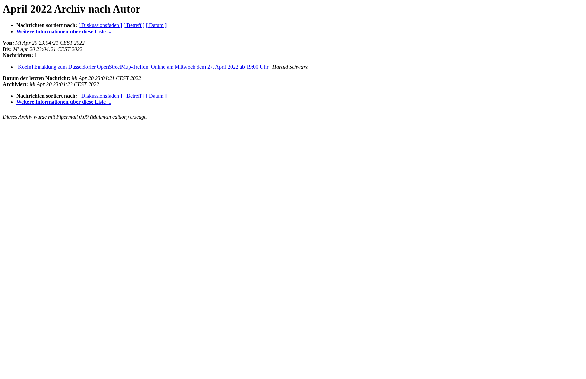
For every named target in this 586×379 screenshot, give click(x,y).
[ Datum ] (156, 25)
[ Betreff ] (133, 25)
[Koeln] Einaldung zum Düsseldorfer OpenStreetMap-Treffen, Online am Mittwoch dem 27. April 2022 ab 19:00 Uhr (143, 67)
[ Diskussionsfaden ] (100, 25)
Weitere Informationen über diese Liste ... (63, 31)
